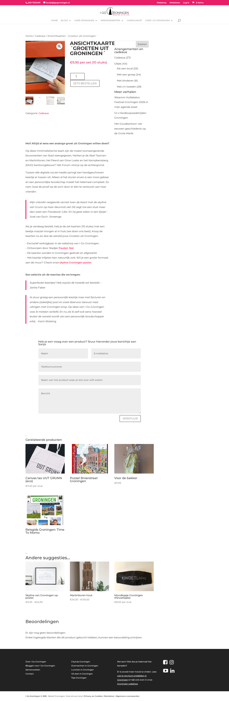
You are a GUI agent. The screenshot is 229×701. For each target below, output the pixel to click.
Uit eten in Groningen (82, 673)
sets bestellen (85, 83)
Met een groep (126, 74)
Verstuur (130, 418)
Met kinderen (125, 80)
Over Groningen (84, 20)
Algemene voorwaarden (127, 696)
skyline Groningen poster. (76, 262)
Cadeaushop (134, 20)
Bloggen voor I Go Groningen (40, 665)
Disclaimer (109, 696)
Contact (29, 673)
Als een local (125, 68)
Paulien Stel (66, 248)
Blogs (64, 20)
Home (54, 20)
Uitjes (118, 63)
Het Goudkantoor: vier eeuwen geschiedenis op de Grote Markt (130, 128)
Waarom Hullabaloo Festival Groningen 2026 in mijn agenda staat (131, 102)
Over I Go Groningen (157, 20)
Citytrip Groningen (80, 661)
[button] (59, 46)
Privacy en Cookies (93, 696)
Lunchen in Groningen (82, 669)
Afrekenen (174, 3)
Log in (186, 3)
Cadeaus (40, 36)
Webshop (161, 3)
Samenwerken (32, 669)
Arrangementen (110, 20)
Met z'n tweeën (126, 86)
